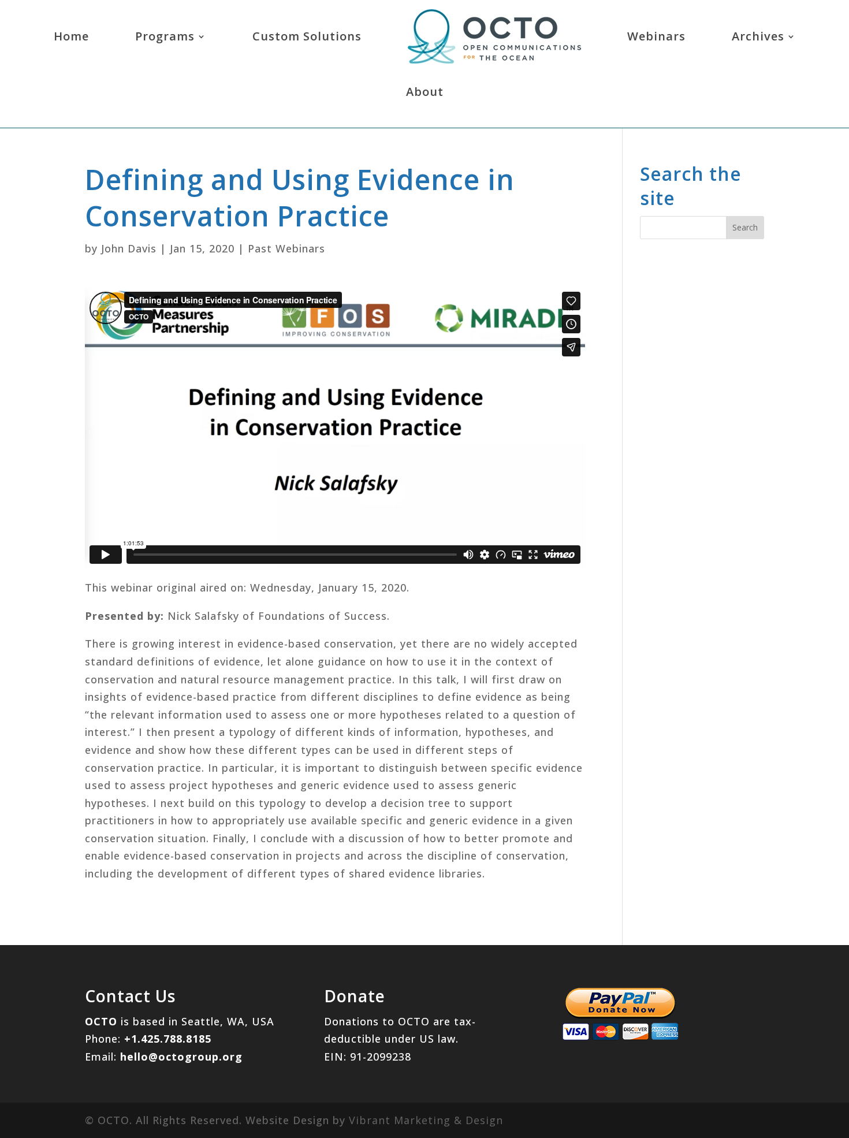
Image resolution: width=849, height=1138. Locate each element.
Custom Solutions (307, 36)
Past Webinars (286, 248)
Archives (758, 36)
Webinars (656, 36)
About (425, 91)
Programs (165, 36)
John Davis (129, 248)
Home (71, 36)
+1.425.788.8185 (167, 1039)
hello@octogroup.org (181, 1056)
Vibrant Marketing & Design (426, 1120)
